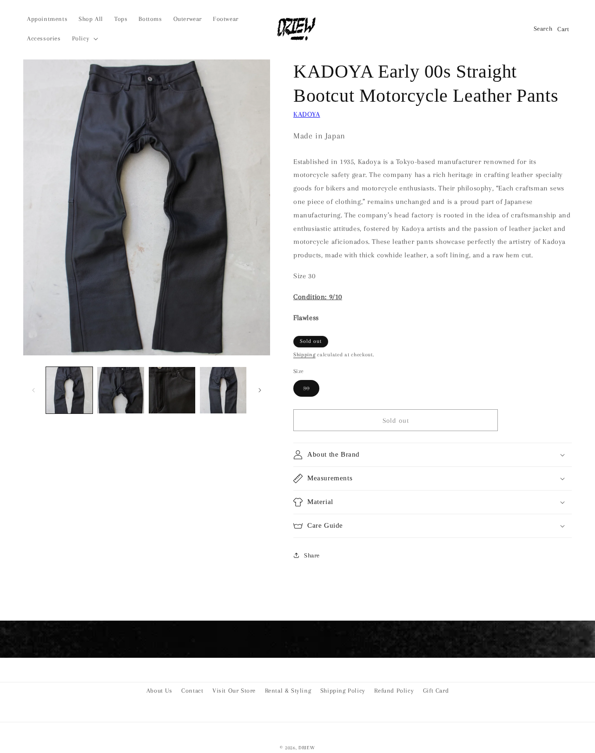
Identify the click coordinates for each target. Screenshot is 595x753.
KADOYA (306, 114)
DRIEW (306, 748)
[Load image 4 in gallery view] (223, 390)
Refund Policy (394, 690)
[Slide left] (33, 390)
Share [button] (312, 555)
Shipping (304, 355)
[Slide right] (260, 390)
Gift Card (436, 690)
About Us (159, 690)
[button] (84, 38)
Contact (192, 690)
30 (311, 390)
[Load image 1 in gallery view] (69, 390)
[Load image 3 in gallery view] (172, 390)
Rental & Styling (288, 690)
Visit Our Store (234, 690)
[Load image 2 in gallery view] (120, 390)
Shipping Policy (342, 690)
